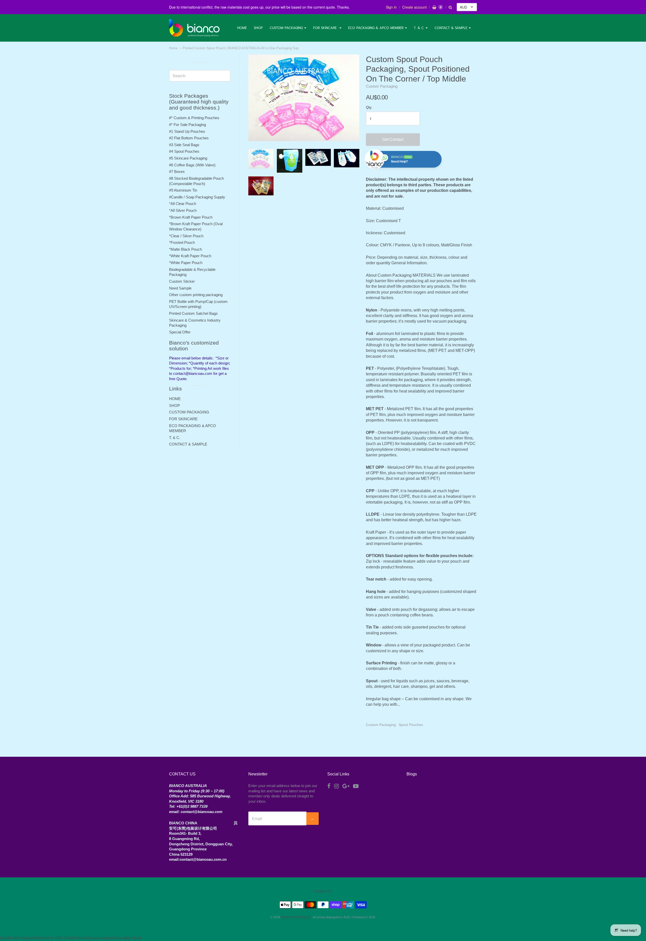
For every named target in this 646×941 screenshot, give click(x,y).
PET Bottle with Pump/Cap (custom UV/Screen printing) (198, 304)
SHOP (258, 27)
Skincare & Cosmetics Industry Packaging (195, 323)
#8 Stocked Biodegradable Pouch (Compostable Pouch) (196, 181)
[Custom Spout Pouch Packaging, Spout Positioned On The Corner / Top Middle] (261, 159)
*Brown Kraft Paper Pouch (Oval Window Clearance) (196, 226)
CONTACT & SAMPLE (451, 27)
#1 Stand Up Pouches (187, 131)
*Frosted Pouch (182, 242)
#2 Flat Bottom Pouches (189, 138)
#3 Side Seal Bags (184, 145)
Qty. (369, 107)
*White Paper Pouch (185, 262)
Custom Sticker (182, 281)
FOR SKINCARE (325, 27)
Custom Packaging (381, 86)
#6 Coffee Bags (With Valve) (192, 165)
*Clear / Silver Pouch (186, 236)
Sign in (391, 7)
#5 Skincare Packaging (188, 158)
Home (173, 48)
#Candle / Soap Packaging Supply (197, 197)
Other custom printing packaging (196, 295)
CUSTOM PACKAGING (286, 27)
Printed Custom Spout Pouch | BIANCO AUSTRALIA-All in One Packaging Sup (241, 48)
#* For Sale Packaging (187, 124)
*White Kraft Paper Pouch (190, 256)
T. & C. (419, 27)
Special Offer (180, 332)
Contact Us (323, 891)
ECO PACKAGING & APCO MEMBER (375, 27)
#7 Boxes (177, 171)
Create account (414, 7)
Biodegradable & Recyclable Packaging (192, 272)
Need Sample (180, 288)
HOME (242, 27)
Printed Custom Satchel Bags (193, 313)
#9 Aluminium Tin (183, 190)
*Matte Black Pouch (185, 249)
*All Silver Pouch (183, 210)
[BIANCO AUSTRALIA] (194, 28)
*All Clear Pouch (182, 203)
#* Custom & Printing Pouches (194, 118)
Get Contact (392, 139)
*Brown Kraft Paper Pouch (190, 217)
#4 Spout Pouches (184, 151)
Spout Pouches (411, 725)
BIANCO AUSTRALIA (296, 917)
